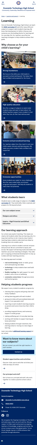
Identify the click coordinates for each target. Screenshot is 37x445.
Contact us (18, 352)
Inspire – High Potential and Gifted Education (19, 222)
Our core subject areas (19, 210)
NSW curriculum (10, 27)
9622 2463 (9, 404)
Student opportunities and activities (16, 359)
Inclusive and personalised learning (16, 141)
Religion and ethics (19, 216)
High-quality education (11, 105)
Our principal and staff (11, 374)
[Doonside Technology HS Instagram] (7, 416)
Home (3, 16)
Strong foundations (10, 71)
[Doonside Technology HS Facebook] (2, 416)
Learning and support (12, 16)
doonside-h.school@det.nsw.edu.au (17, 400)
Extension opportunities (12, 177)
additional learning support (22, 331)
